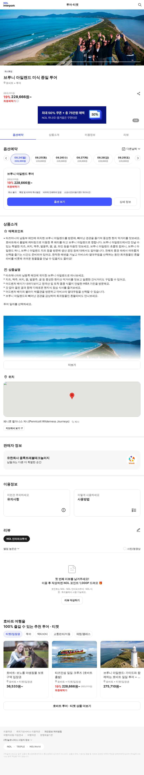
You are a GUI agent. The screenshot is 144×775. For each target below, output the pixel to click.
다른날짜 (131, 148)
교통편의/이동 (62, 634)
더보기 (72, 364)
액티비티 (42, 634)
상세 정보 (125, 201)
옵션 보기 (59, 201)
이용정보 (90, 134)
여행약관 (31, 735)
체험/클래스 (83, 634)
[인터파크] (8, 4)
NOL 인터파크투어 (16, 538)
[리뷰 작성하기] (138, 530)
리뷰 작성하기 (72, 600)
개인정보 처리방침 (53, 731)
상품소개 (54, 134)
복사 (77, 421)
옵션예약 (18, 134)
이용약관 (8, 731)
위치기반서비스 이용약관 (28, 731)
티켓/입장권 (13, 634)
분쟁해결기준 (46, 735)
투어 (28, 634)
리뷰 (126, 134)
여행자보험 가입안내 (13, 735)
